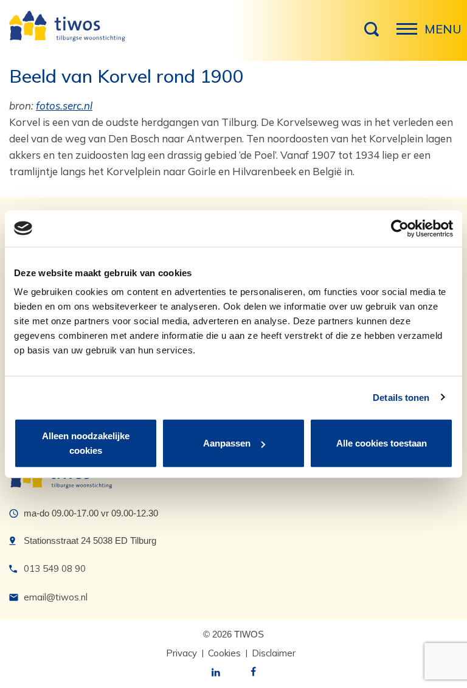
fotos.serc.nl (64, 105)
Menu (410, 35)
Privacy (181, 653)
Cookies (224, 653)
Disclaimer (274, 653)
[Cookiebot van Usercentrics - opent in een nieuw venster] (400, 228)
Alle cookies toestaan (381, 443)
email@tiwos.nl (56, 597)
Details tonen (401, 397)
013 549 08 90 (55, 568)
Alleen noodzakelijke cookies (86, 443)
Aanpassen (227, 443)
